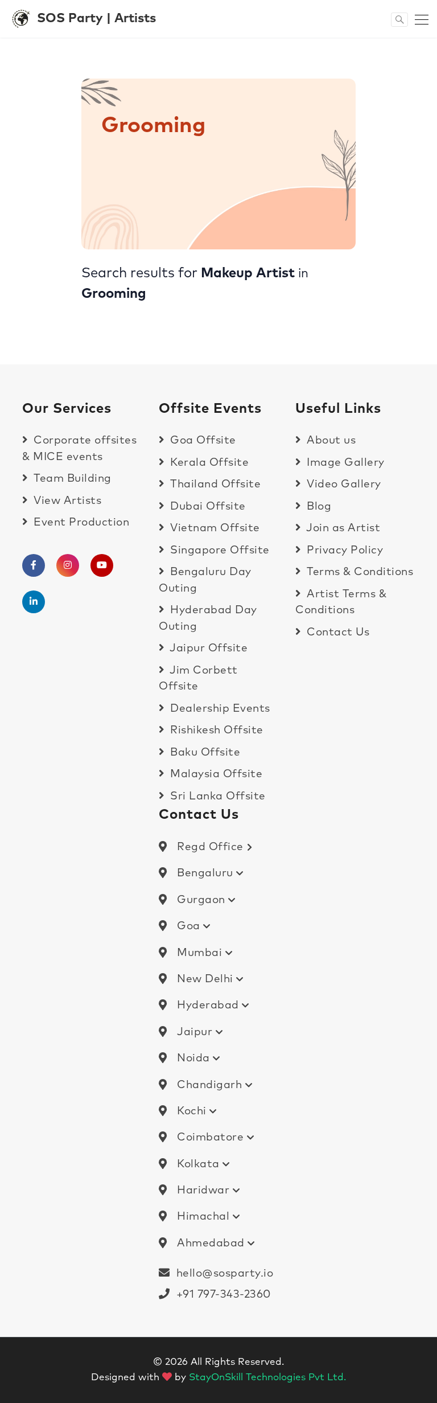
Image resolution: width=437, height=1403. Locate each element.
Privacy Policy (343, 550)
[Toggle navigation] (418, 19)
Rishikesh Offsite (215, 730)
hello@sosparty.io (225, 1273)
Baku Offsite (203, 752)
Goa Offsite (201, 440)
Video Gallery (342, 484)
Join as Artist (342, 528)
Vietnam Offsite (213, 528)
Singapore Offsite (218, 550)
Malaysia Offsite (214, 774)
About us (330, 440)
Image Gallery (344, 462)
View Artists (66, 500)
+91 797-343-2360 (220, 1294)
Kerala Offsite (208, 462)
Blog (317, 506)
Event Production (80, 522)
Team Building (71, 478)
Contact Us (336, 632)
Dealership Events (218, 708)
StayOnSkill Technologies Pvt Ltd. (267, 1378)
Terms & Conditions (358, 572)
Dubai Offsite (206, 506)
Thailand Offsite (214, 484)
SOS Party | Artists (96, 18)
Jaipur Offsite (207, 648)
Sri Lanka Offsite (216, 796)
